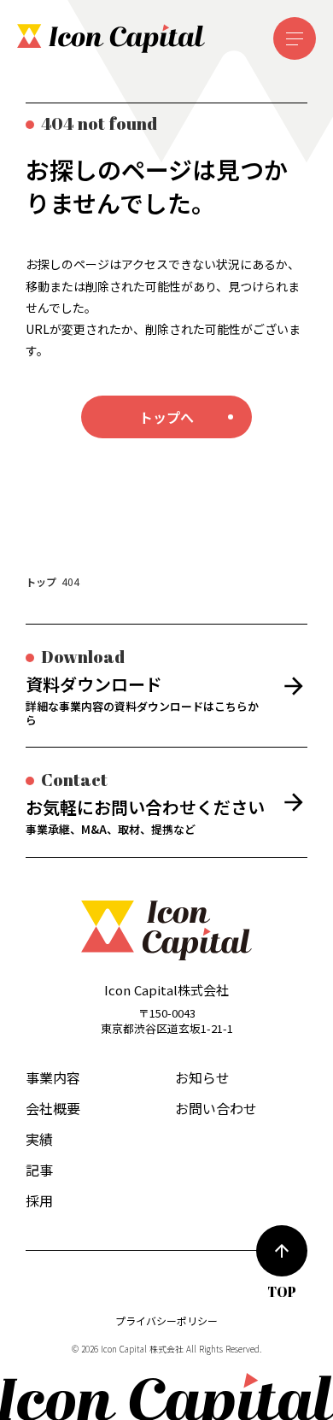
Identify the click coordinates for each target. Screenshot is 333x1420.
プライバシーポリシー (166, 1321)
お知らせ (202, 1077)
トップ (41, 582)
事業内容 (53, 1077)
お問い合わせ (216, 1108)
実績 (39, 1139)
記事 (39, 1169)
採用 (39, 1200)
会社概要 (53, 1108)
